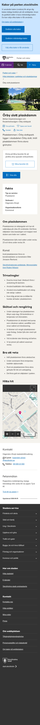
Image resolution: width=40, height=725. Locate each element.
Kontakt (8, 130)
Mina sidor (7, 615)
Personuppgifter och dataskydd (15, 643)
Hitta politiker (8, 608)
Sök (22, 65)
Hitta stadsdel (8, 574)
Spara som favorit (26, 126)
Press (5, 621)
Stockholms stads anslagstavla (15, 586)
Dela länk (20, 130)
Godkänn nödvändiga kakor (16, 38)
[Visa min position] (7, 434)
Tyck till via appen (10, 492)
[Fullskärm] (33, 388)
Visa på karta (10, 126)
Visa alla (13, 175)
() (21, 164)
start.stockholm (8, 666)
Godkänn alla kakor (13, 29)
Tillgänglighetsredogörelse (13, 636)
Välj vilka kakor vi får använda (17, 48)
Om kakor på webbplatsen (12, 22)
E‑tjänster (8, 65)
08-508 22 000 (18, 464)
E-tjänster (6, 580)
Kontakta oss (8, 602)
